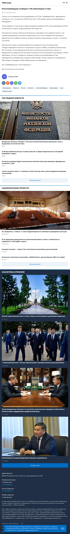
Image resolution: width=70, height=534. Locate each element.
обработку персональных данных (47, 528)
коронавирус (53, 88)
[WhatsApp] (16, 83)
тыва (61, 88)
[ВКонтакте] (3, 83)
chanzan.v (31, 88)
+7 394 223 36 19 (7, 497)
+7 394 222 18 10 (7, 482)
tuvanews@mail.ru (7, 491)
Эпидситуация (7, 91)
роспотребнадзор (41, 88)
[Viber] (11, 83)
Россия (23, 88)
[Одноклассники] (7, 83)
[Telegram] (20, 83)
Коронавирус (7, 88)
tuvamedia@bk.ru (7, 484)
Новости (16, 88)
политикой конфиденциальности (27, 530)
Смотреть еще (35, 465)
